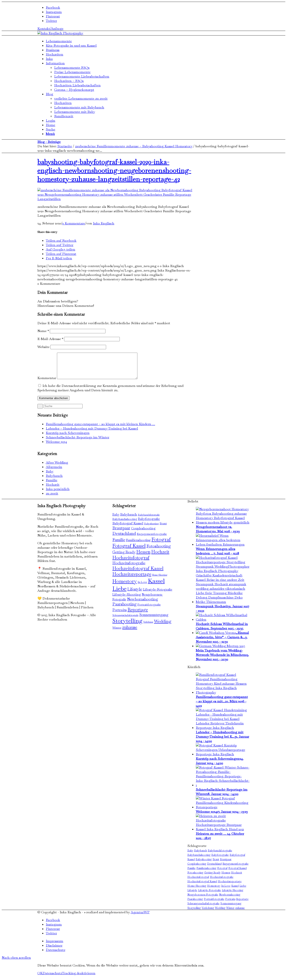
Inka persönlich (58, 489)
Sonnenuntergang (153, 614)
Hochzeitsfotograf (130, 557)
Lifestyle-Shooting (126, 594)
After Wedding (57, 462)
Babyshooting (151, 523)
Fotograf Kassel (129, 546)
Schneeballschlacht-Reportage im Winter (77, 437)
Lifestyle (134, 589)
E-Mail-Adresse (50, 339)
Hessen (143, 552)
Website (43, 347)
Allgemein (54, 467)
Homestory (124, 581)
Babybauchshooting (124, 519)
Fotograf (161, 539)
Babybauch (54, 475)
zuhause (129, 627)
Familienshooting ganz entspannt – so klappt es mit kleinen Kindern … (100, 424)
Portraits (119, 610)
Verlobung (148, 621)
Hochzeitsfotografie (128, 562)
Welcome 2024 (56, 441)
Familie (51, 480)
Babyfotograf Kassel (127, 523)
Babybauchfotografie (149, 514)
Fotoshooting (158, 546)
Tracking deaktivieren (78, 973)
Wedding (162, 621)
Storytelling (127, 620)
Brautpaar (121, 528)
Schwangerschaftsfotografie (125, 615)
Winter (116, 627)
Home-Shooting (159, 574)
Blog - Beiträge (49, 142)
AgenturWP (140, 912)
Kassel (156, 581)
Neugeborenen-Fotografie (202, 894)
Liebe (119, 588)
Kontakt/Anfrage (50, 28)
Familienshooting (138, 540)
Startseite (64, 146)
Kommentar (46, 378)
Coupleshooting (143, 528)
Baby (49, 471)
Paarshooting (124, 604)
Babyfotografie (149, 519)
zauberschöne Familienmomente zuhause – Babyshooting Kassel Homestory (133, 146)
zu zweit (52, 493)
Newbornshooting (142, 599)
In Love (142, 582)
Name (43, 331)
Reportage (138, 609)
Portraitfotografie (149, 604)
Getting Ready (124, 552)
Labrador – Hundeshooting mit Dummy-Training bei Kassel (92, 428)
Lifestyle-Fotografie (157, 589)
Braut (163, 523)
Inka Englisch (103, 223)
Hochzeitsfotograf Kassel (137, 568)
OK (40, 973)
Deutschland (124, 533)
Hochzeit (52, 484)
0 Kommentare (73, 223)
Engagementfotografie (152, 534)
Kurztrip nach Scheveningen (68, 433)
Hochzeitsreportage (131, 574)
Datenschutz (52, 973)
